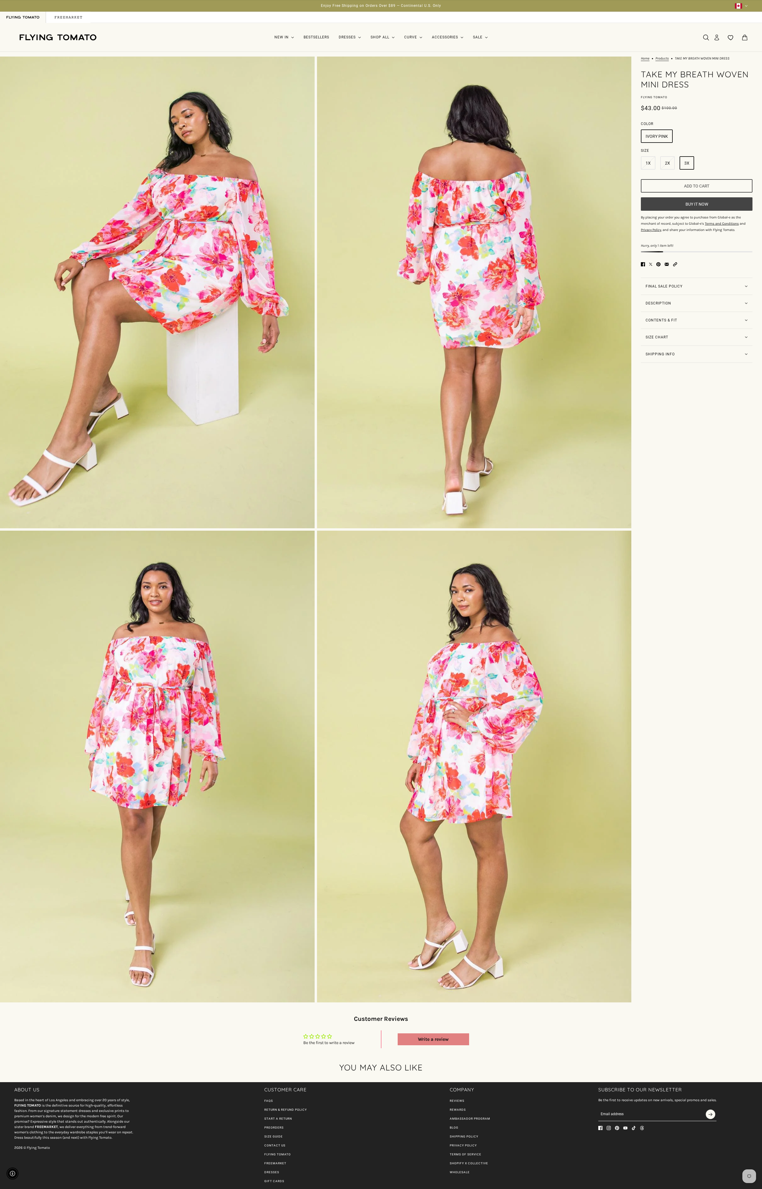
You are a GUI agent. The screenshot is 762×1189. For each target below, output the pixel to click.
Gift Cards (274, 1181)
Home (645, 58)
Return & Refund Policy (285, 1109)
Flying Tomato (654, 97)
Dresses (271, 1172)
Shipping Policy (464, 1136)
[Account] (717, 37)
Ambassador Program (470, 1118)
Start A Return (278, 1118)
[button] (675, 264)
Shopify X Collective (469, 1163)
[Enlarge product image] (157, 292)
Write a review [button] (433, 1039)
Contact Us (274, 1145)
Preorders (274, 1127)
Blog (454, 1127)
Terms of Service (465, 1154)
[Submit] (710, 1114)
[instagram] (608, 1128)
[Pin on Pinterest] (658, 264)
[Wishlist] (730, 37)
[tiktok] (633, 1128)
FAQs (268, 1100)
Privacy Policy (463, 1145)
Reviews (457, 1100)
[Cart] (745, 37)
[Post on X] (650, 264)
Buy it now (697, 203)
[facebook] (600, 1128)
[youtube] (625, 1128)
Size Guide (273, 1136)
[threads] (642, 1128)
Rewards (458, 1109)
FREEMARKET (275, 1163)
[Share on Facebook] (643, 264)
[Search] (706, 37)
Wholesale (460, 1172)
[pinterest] (617, 1128)
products (662, 58)
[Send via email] (666, 264)
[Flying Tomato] (57, 37)
